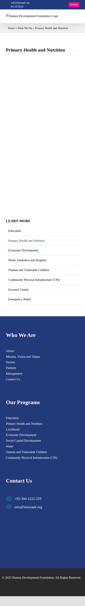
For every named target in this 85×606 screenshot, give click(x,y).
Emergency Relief (19, 299)
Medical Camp (16, 114)
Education (14, 231)
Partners (11, 368)
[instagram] (19, 585)
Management (14, 373)
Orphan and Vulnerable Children (28, 270)
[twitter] (12, 585)
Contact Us (13, 379)
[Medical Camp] (42, 58)
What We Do (25, 28)
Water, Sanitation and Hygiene (27, 260)
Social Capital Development (23, 440)
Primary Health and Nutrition (26, 240)
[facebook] (6, 585)
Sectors (10, 362)
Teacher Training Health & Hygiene (30, 186)
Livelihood (13, 429)
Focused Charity (18, 289)
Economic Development (23, 250)
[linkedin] (25, 585)
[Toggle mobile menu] (77, 19)
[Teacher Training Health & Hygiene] (42, 130)
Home (11, 28)
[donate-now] (35, 515)
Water (9, 446)
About (10, 351)
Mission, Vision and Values (23, 356)
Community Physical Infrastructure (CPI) (34, 279)
